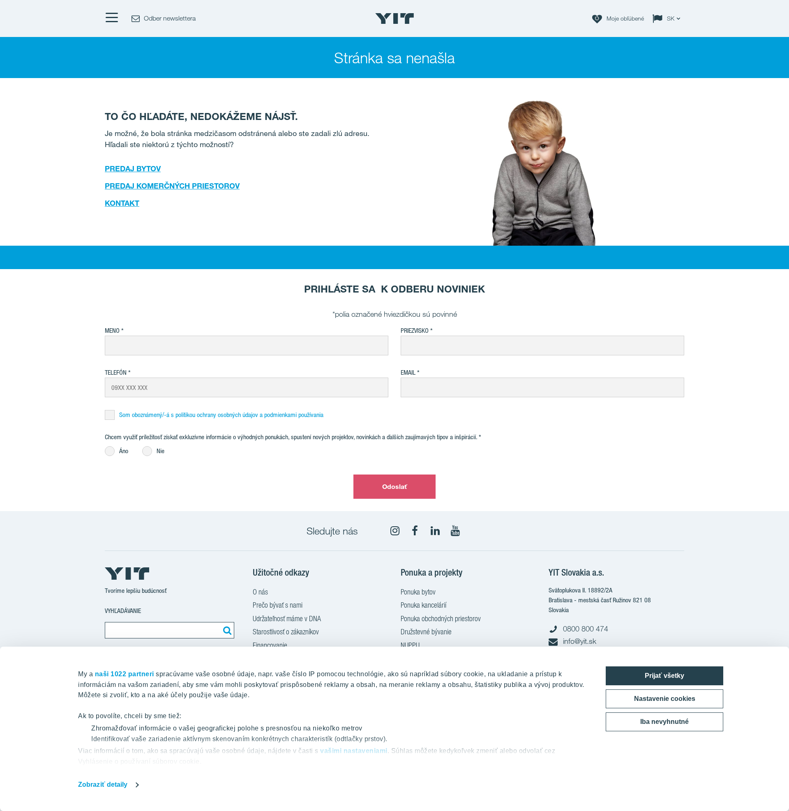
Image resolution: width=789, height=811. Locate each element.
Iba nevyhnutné (664, 721)
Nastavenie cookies (664, 698)
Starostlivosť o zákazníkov (286, 631)
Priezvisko (415, 330)
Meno (112, 330)
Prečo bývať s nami (277, 605)
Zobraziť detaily (103, 784)
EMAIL (408, 372)
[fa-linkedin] (435, 530)
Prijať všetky (664, 675)
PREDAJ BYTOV (133, 168)
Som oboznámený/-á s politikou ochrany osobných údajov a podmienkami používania (221, 415)
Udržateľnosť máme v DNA (287, 618)
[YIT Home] (394, 18)
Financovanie (270, 645)
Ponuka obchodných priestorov (441, 618)
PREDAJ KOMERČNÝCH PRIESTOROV (172, 185)
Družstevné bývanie (426, 631)
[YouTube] (455, 530)
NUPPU (410, 645)
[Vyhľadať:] (226, 630)
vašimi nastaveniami (354, 750)
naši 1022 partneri (124, 673)
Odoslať (394, 486)
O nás (260, 592)
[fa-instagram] (394, 530)
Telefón (116, 372)
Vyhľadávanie (123, 611)
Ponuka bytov (418, 592)
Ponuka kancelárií (423, 605)
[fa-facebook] (415, 530)
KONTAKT (122, 203)
